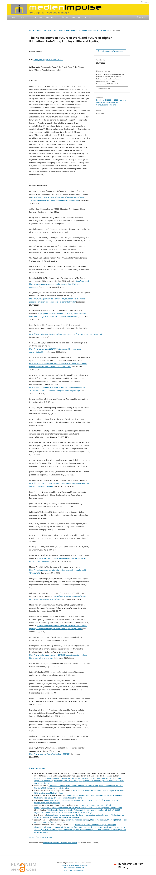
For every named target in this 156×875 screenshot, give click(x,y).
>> (51, 837)
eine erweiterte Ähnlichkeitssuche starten (60, 843)
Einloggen (145, 2)
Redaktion (63, 17)
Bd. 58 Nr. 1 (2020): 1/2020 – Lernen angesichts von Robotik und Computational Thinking (76, 30)
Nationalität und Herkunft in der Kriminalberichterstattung (73, 785)
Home (14, 17)
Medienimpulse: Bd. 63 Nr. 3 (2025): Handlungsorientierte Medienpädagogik (79, 816)
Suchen (141, 17)
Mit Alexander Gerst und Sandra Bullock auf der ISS (68, 810)
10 (47, 837)
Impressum (76, 17)
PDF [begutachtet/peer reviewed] (112, 51)
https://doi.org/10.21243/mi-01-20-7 (48, 60)
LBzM (65, 868)
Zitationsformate (104, 88)
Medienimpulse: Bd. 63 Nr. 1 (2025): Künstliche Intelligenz (58, 798)
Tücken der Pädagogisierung (77, 820)
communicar (64, 865)
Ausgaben (25, 17)
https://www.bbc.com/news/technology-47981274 (49, 754)
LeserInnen (37, 17)
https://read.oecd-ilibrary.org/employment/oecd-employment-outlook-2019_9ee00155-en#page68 (59, 284)
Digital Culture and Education (78, 865)
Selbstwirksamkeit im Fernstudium (87, 790)
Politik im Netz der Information (57, 800)
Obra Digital (72, 868)
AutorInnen (51, 17)
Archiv (39, 30)
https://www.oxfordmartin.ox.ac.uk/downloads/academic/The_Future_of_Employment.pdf (65, 334)
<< (30, 837)
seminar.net (80, 868)
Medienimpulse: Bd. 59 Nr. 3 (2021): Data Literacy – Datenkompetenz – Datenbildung (87, 807)
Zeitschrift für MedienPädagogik (74, 870)
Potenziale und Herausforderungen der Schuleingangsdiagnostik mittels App (78, 815)
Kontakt (88, 17)
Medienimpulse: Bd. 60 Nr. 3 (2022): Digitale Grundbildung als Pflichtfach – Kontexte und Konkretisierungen (77, 811)
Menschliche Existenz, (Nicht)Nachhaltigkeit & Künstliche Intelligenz (95, 795)
